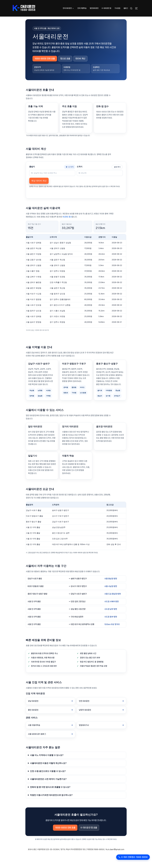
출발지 (32, 166)
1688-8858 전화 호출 (45, 58)
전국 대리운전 (67, 8)
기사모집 (117, 8)
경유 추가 (117, 167)
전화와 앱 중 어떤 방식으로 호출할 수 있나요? (50, 787)
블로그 (126, 8)
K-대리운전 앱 (106, 8)
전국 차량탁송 (81, 8)
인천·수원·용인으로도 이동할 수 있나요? (48, 771)
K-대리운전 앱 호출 (89, 828)
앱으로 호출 (65, 58)
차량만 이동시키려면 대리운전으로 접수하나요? (51, 795)
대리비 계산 (80, 58)
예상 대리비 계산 (39, 181)
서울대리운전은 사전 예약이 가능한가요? (48, 779)
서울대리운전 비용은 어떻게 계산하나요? (48, 763)
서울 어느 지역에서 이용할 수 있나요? (46, 755)
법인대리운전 (94, 8)
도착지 (79, 166)
